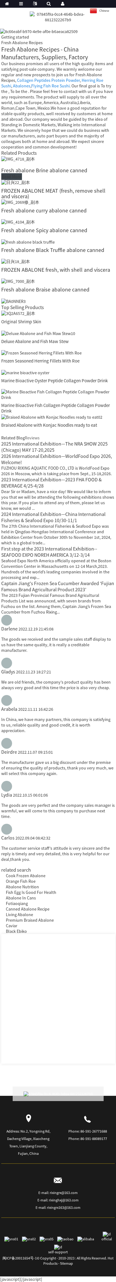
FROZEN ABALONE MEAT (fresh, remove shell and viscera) (53, 193)
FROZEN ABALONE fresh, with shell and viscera (55, 269)
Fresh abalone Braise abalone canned (45, 289)
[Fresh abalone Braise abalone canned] (18, 281)
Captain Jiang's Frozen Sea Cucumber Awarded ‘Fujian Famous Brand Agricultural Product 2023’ (57, 586)
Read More (11, 176)
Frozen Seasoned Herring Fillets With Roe (40, 361)
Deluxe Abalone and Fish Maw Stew (35, 341)
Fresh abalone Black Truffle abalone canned (52, 249)
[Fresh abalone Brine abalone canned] (18, 158)
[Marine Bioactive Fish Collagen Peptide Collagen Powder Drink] (58, 394)
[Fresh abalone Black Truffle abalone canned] (28, 241)
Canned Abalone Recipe (27, 909)
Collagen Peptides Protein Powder (48, 80)
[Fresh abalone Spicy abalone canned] (18, 221)
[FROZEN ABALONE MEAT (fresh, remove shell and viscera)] (15, 182)
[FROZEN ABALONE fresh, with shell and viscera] (15, 261)
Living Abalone (19, 914)
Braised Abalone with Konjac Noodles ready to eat (49, 425)
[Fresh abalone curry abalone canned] (20, 202)
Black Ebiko (16, 931)
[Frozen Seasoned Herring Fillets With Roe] (41, 352)
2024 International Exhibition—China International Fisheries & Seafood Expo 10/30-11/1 (53, 517)
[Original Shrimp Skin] (18, 313)
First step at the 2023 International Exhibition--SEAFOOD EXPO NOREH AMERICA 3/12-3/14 (49, 552)
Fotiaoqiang (17, 903)
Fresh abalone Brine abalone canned (44, 170)
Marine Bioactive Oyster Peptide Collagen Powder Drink (54, 380)
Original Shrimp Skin (21, 322)
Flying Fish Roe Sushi (50, 86)
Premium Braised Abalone (30, 920)
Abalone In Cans (21, 898)
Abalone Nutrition (22, 887)
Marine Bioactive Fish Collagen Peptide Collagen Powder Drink (55, 408)
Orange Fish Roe (21, 881)
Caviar (11, 925)
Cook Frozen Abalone (25, 875)
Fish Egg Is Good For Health (31, 892)
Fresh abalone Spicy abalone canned (44, 230)
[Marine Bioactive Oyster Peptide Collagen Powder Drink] (25, 372)
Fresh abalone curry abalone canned (44, 210)
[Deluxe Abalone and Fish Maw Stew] (38, 333)
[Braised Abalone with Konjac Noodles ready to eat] (51, 416)
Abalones (21, 86)
